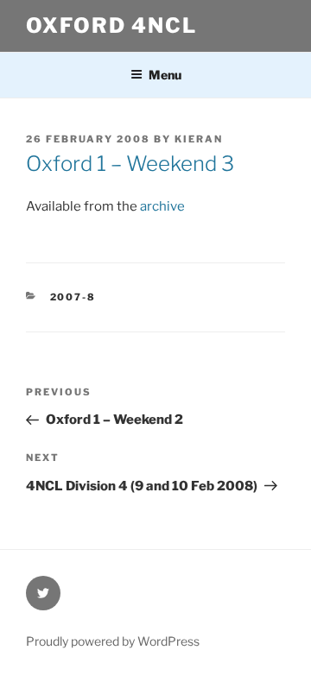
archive (162, 206)
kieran (199, 139)
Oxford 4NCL (111, 25)
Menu (165, 74)
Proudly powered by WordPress (113, 641)
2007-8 (73, 297)
